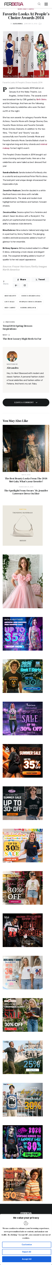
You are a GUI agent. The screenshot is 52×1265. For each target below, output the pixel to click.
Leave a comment (24, 402)
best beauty (10, 296)
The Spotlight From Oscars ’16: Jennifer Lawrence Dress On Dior (26, 492)
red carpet (10, 308)
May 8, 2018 (26, 475)
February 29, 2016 (26, 487)
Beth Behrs (41, 99)
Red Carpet (28, 9)
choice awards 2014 (30, 296)
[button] (47, 4)
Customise (27, 1244)
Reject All (26, 1252)
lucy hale (9, 302)
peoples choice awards (30, 302)
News (20, 9)
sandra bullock (28, 308)
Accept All (26, 1259)
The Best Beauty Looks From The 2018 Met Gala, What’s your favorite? (26, 480)
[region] (26, 1239)
